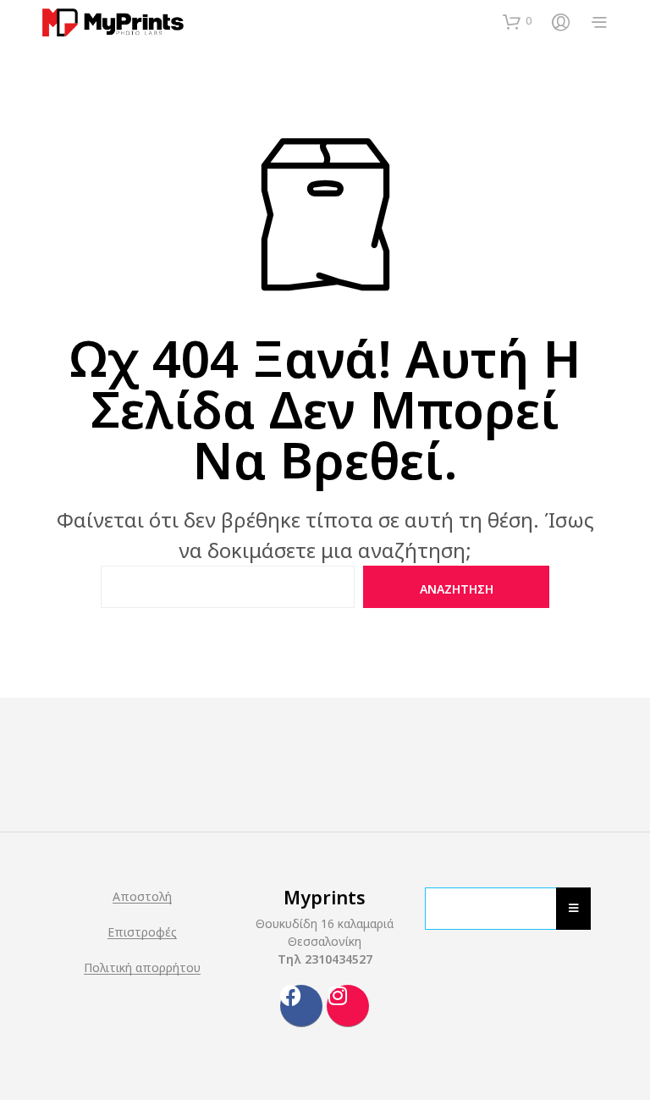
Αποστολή (142, 897)
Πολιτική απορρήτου (142, 968)
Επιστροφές (142, 932)
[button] (517, 21)
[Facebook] (301, 1006)
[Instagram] (348, 1006)
